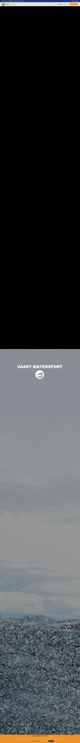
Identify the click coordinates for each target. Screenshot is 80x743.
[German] (76, 1)
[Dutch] (72, 1)
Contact (66, 4)
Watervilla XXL (73, 4)
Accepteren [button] (51, 741)
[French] (77, 1)
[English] (74, 1)
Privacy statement (36, 741)
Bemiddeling (60, 4)
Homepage (52, 4)
